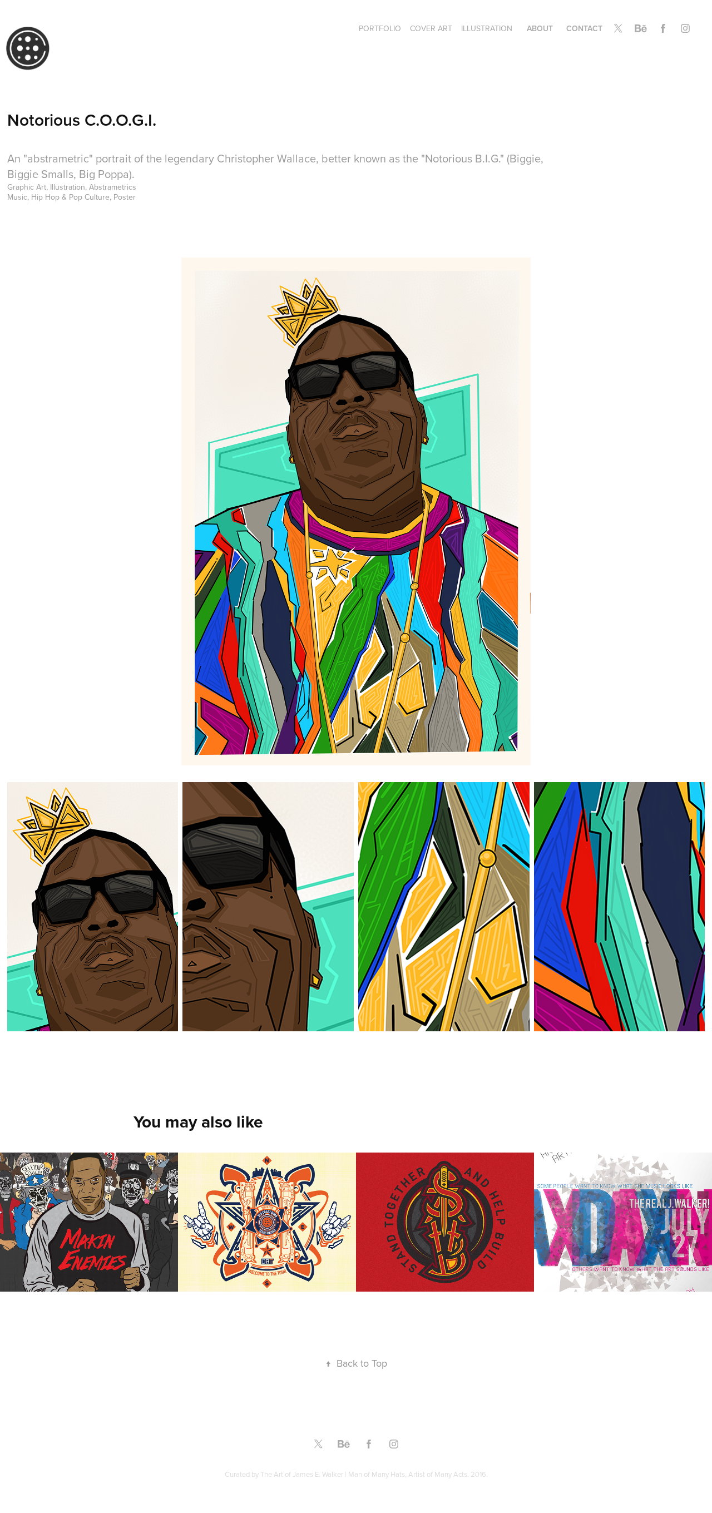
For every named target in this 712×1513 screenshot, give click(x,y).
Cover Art (431, 28)
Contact (584, 28)
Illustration (486, 28)
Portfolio (380, 28)
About (540, 28)
